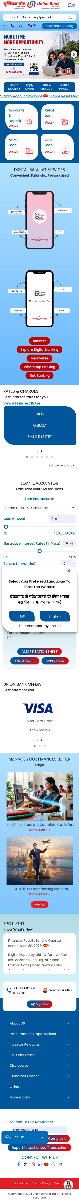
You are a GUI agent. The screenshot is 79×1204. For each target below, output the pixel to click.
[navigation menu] (5, 25)
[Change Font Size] (21, 25)
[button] (39, 17)
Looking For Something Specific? (28, 17)
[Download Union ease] (71, 6)
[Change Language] (30, 25)
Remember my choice (42, 625)
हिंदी (21, 616)
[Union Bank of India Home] (31, 7)
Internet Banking (59, 25)
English (55, 616)
